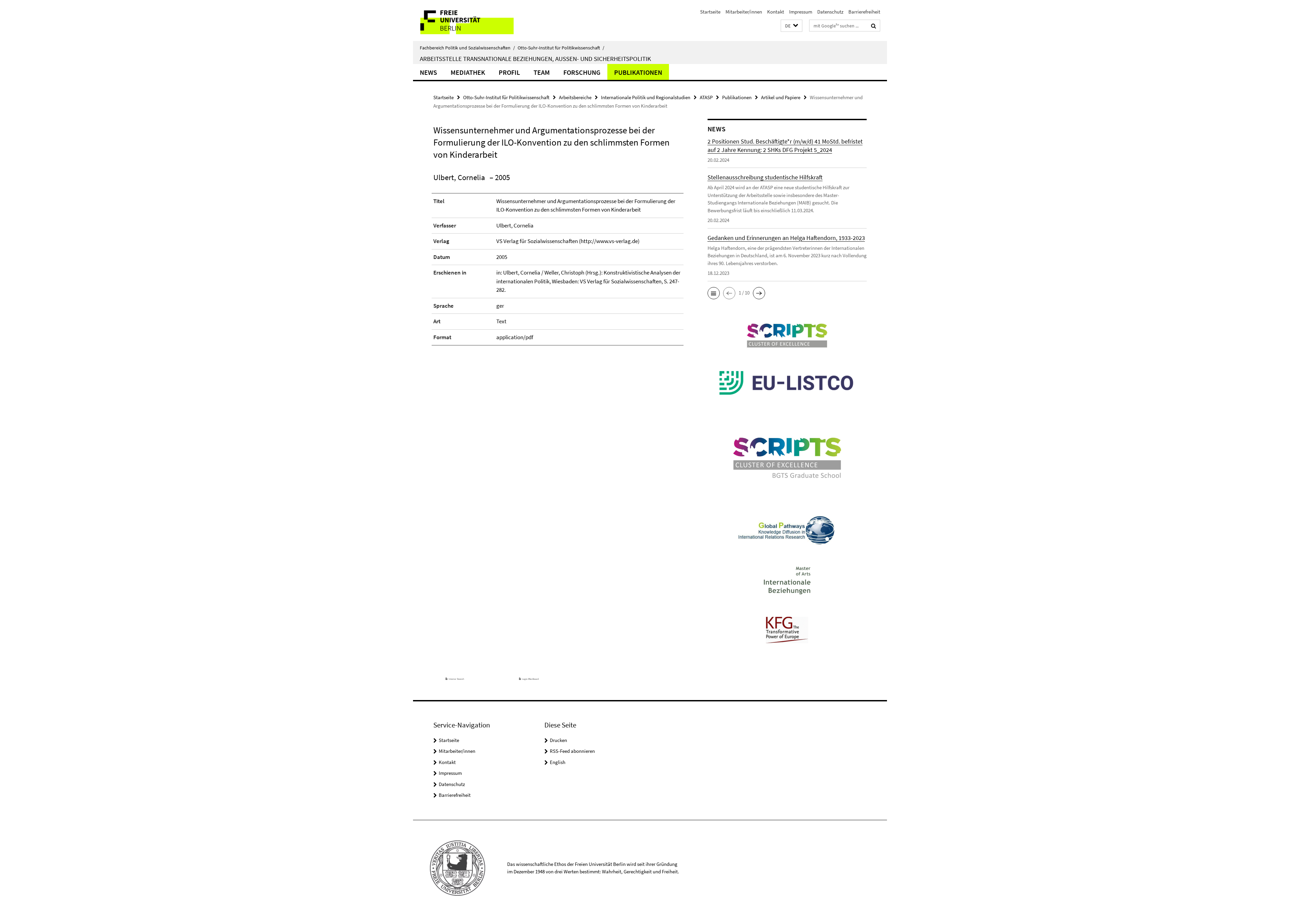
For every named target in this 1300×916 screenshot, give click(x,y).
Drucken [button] (558, 740)
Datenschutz (830, 11)
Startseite (710, 11)
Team (542, 72)
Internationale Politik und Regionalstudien (645, 97)
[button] (791, 26)
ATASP (706, 97)
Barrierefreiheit (864, 11)
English (557, 762)
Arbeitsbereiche (575, 97)
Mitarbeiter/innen (743, 11)
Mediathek (468, 72)
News (428, 72)
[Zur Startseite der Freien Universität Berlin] (469, 20)
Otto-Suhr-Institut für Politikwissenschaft (561, 47)
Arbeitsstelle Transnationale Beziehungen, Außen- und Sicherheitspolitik (535, 58)
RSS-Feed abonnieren (572, 751)
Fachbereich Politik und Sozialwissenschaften (467, 47)
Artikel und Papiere (780, 97)
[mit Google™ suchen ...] (873, 25)
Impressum (800, 11)
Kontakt (775, 11)
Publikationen (638, 72)
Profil (509, 72)
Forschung (582, 72)
